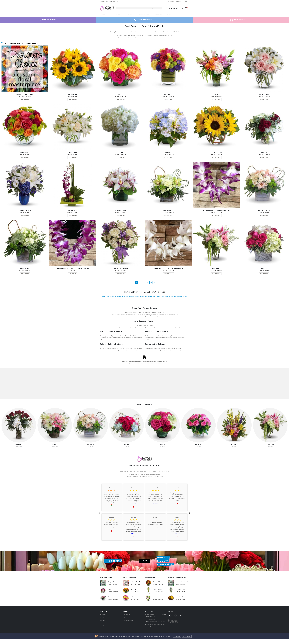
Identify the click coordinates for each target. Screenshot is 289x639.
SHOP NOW (144, 560)
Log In (185, 1)
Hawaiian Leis (158, 14)
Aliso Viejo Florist (108, 296)
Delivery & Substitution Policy (130, 626)
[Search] (160, 8)
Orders (102, 617)
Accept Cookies (186, 636)
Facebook (169, 615)
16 (154, 283)
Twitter (173, 615)
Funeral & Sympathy (116, 14)
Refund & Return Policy (129, 623)
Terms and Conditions (129, 620)
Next (189, 513)
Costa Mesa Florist (167, 296)
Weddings (130, 14)
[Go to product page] (25, 69)
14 (147, 283)
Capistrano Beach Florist (136, 296)
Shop (103, 14)
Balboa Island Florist (121, 296)
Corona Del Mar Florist (152, 296)
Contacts (169, 14)
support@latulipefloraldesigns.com (156, 621)
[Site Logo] (107, 8)
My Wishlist (178, 1)
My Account (170, 1)
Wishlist (103, 620)
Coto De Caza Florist (180, 296)
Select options (25, 99)
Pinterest (176, 615)
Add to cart (72, 273)
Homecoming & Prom (144, 14)
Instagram (180, 615)
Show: (3, 280)
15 (151, 283)
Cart (102, 623)
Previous (99, 513)
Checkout (103, 626)
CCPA (125, 617)
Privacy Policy (127, 614)
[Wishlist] (182, 8)
